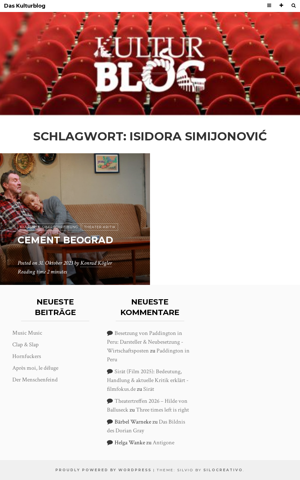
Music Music (27, 333)
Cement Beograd (65, 240)
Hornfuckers (26, 356)
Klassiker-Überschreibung (49, 227)
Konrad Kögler (96, 263)
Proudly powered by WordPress (103, 470)
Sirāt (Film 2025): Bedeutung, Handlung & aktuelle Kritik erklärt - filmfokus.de (147, 380)
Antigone (163, 442)
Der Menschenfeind (35, 379)
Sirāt (148, 389)
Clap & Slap (25, 344)
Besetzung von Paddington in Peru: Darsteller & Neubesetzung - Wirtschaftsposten (145, 342)
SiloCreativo (223, 470)
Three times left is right (162, 410)
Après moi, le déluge (35, 368)
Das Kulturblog (24, 6)
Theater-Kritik (100, 227)
